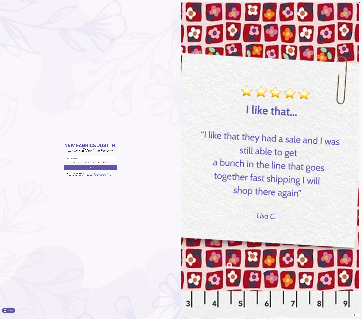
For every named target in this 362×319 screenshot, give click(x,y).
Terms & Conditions (100, 174)
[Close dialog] (359, 2)
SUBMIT (90, 168)
